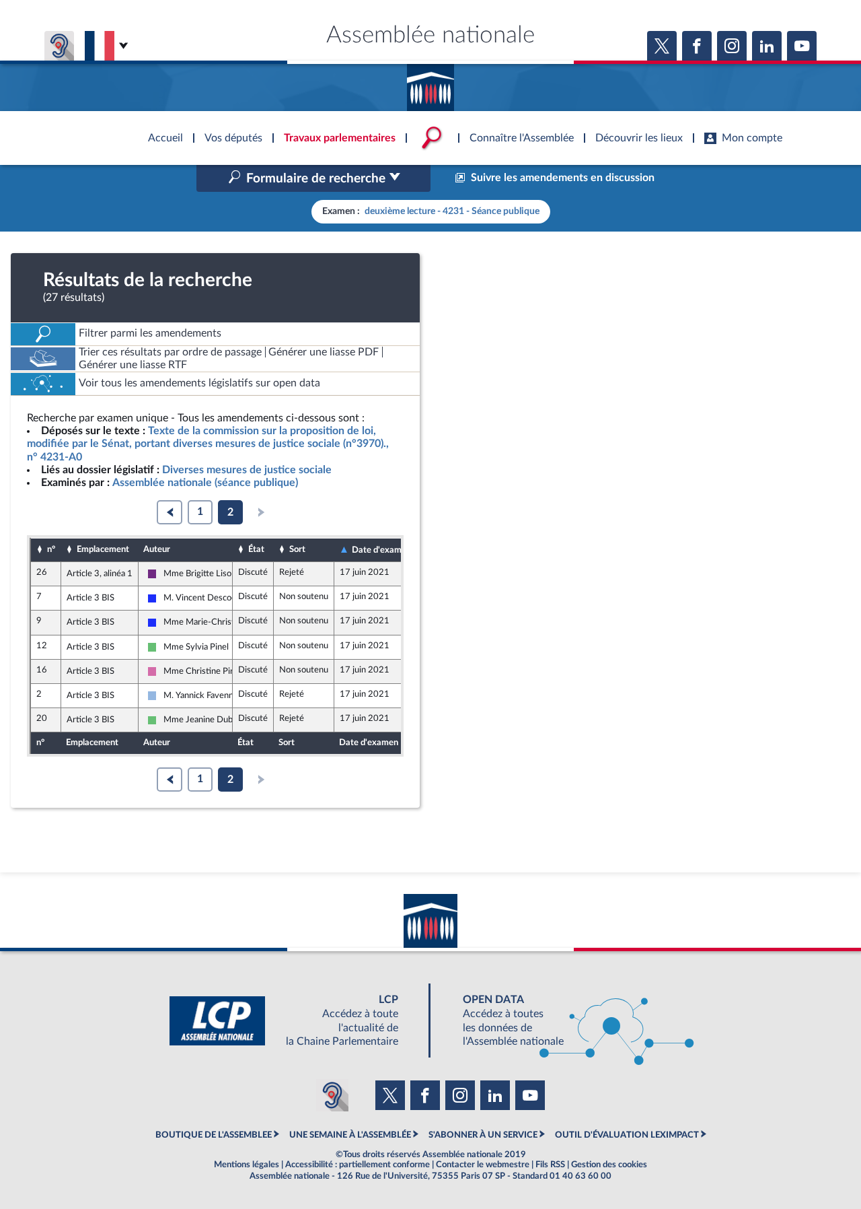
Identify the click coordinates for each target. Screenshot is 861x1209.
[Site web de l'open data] (566, 1020)
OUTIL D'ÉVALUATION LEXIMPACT (627, 1135)
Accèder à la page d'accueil (430, 83)
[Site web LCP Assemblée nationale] (295, 1020)
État (256, 549)
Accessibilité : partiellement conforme (357, 1165)
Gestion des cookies (609, 1165)
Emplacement (103, 549)
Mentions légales (246, 1165)
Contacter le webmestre (482, 1165)
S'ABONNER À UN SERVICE (482, 1135)
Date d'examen (381, 550)
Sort (297, 549)
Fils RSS (550, 1165)
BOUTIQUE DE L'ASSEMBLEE (213, 1135)
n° (51, 549)
